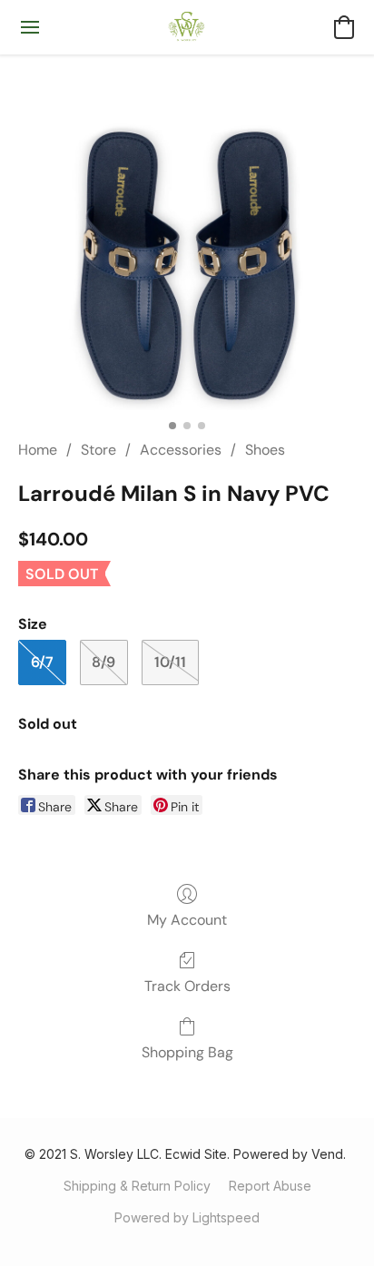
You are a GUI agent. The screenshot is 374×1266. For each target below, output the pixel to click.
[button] (187, 27)
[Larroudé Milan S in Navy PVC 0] (187, 241)
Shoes (265, 449)
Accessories (180, 449)
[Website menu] (30, 27)
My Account (187, 919)
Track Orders (187, 986)
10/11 (170, 662)
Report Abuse (270, 1185)
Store (98, 449)
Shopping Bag (187, 1052)
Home (37, 449)
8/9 (103, 662)
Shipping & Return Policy (137, 1185)
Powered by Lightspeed (187, 1217)
